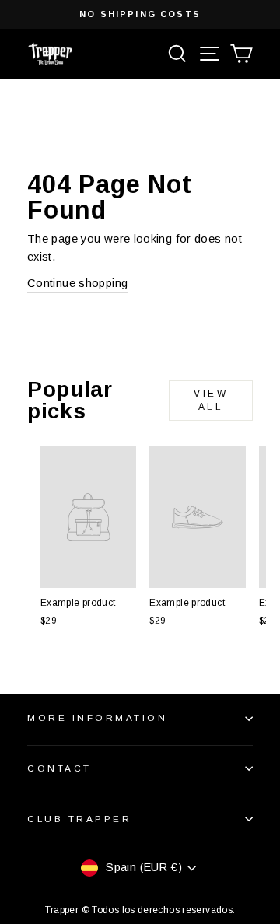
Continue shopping (77, 283)
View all (211, 400)
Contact (59, 768)
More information (97, 717)
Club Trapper (79, 819)
